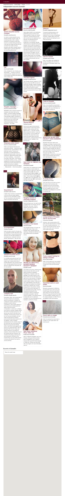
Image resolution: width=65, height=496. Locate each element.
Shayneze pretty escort (11, 143)
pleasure (45, 28)
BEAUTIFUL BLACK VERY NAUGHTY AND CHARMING (52, 138)
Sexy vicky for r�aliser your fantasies (32, 162)
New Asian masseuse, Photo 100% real (30, 332)
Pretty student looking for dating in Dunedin (51, 256)
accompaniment (9, 227)
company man (8, 293)
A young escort (48, 179)
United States (17, 4)
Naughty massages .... (11, 107)
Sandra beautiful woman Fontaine (11, 32)
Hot (5, 67)
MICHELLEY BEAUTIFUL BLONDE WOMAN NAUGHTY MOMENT (31, 264)
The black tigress (29, 77)
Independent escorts (8, 4)
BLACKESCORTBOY (30, 28)
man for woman (48, 56)
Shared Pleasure (29, 122)
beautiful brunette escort (12, 254)
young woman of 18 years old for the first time (51, 217)
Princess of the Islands (31, 224)
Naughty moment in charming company (30, 198)
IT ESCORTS (6, 1)
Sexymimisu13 (8, 190)
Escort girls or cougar (50, 315)
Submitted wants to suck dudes (51, 283)
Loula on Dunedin (48, 101)
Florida (23, 4)
